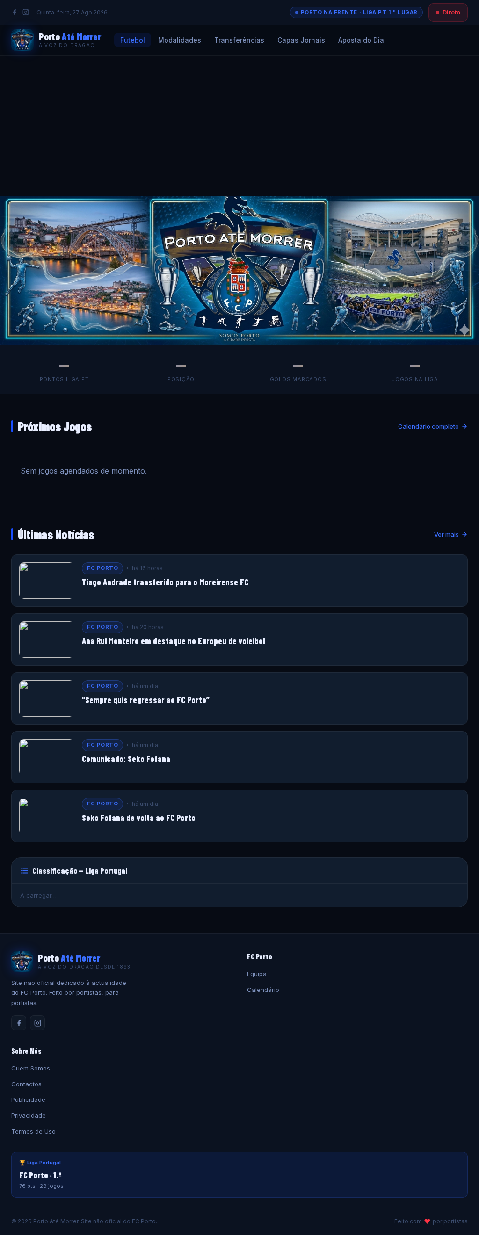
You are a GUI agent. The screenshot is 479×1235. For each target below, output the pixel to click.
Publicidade (28, 1099)
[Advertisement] (239, 125)
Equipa (257, 973)
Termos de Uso (33, 1131)
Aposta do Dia (361, 40)
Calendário (263, 989)
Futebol (132, 40)
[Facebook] (14, 12)
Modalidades (179, 40)
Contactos (26, 1084)
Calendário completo (428, 426)
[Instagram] (25, 12)
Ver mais (446, 534)
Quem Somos (30, 1068)
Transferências (239, 40)
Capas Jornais (301, 40)
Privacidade (28, 1115)
